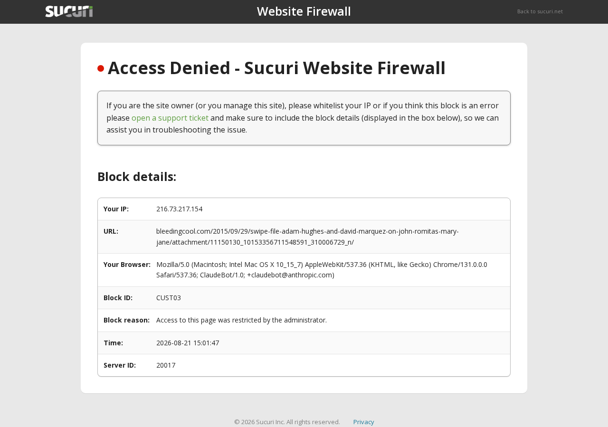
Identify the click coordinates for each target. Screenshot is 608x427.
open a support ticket (170, 118)
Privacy (363, 422)
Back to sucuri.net (540, 11)
